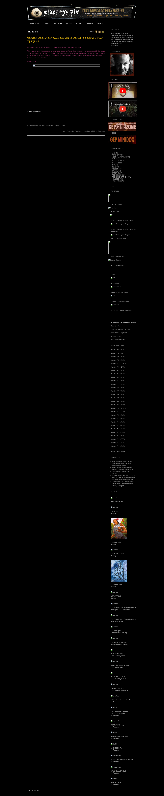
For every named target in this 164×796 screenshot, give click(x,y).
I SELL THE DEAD (118, 181)
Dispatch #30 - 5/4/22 (118, 353)
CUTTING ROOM (116, 204)
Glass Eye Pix (34, 23)
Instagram (126, 23)
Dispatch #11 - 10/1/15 (118, 412)
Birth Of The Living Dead (119, 333)
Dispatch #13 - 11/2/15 (118, 405)
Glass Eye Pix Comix (118, 265)
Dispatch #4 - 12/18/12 (118, 436)
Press (69, 23)
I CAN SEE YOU (117, 179)
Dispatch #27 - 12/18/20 (118, 363)
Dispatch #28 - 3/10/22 (118, 360)
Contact (101, 23)
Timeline (89, 23)
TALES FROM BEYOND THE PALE (122, 220)
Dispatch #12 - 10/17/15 (118, 408)
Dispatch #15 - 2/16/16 (118, 398)
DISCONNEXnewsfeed (118, 340)
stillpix (113, 274)
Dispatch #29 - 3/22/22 (118, 356)
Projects (58, 23)
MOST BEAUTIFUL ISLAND (121, 157)
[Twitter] (99, 32)
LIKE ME (115, 153)
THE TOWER (115, 191)
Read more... (115, 45)
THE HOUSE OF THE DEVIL (121, 177)
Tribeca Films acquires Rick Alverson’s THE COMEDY (47, 126)
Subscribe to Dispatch (118, 451)
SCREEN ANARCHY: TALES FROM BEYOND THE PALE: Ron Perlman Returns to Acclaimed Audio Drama (123, 478)
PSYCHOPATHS (117, 155)
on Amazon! (119, 713)
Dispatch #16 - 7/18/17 (118, 394)
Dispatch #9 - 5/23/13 (118, 418)
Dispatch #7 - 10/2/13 (118, 425)
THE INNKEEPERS (118, 175)
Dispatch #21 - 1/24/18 (118, 384)
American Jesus (116, 336)
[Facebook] (96, 32)
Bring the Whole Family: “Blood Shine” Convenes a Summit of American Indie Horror (122, 464)
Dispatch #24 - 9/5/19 (118, 374)
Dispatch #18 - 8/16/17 (118, 387)
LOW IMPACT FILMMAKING (120, 301)
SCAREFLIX (115, 211)
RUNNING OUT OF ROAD (119, 292)
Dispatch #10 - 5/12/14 (118, 415)
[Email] (102, 32)
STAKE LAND (116, 171)
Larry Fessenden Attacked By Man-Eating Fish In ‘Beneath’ (83, 131)
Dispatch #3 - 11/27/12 (118, 439)
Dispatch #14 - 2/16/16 (118, 401)
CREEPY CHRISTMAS (118, 238)
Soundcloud (131, 23)
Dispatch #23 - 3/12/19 (118, 377)
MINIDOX (114, 133)
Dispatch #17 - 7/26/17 (118, 391)
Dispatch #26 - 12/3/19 (118, 367)
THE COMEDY (116, 169)
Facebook (111, 23)
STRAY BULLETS (118, 159)
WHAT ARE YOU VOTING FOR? (121, 310)
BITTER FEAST (117, 173)
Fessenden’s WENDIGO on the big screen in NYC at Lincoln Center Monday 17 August (123, 484)
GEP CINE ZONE (116, 120)
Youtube (121, 23)
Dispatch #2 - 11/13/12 (118, 442)
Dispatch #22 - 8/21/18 (118, 381)
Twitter (116, 23)
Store (78, 23)
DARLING (115, 165)
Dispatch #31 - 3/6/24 (118, 350)
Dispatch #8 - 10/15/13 (118, 422)
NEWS (47, 23)
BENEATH (115, 167)
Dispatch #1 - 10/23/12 (118, 446)
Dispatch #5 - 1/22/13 (118, 432)
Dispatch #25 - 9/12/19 (118, 370)
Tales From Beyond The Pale (120, 329)
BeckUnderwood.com (117, 256)
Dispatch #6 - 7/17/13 (118, 429)
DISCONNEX (115, 283)
